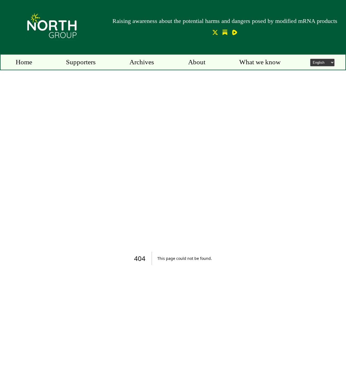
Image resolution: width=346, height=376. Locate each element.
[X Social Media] (215, 33)
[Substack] (225, 33)
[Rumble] (234, 33)
